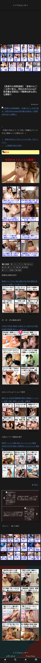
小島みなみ (29, 264)
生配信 (27, 401)
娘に (11, 401)
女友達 (11, 398)
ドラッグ (23, 284)
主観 (19, 267)
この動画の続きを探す (13, 145)
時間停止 (21, 446)
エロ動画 (6, 264)
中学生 (9, 326)
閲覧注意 (34, 281)
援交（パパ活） (19, 401)
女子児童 (34, 326)
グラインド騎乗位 (9, 270)
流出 (28, 281)
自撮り (11, 284)
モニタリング (30, 446)
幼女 (29, 326)
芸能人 (15, 446)
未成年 (4, 329)
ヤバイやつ (11, 281)
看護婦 (19, 270)
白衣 (5, 267)
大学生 (20, 326)
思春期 (9, 329)
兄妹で (6, 401)
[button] (37, 413)
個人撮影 (19, 281)
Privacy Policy (30, 656)
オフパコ (5, 284)
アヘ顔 (16, 284)
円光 (24, 281)
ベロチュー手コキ (18, 264)
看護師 (26, 267)
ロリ (25, 326)
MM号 (4, 443)
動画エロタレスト (35, 73)
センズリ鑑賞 (31, 443)
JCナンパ (23, 329)
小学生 (4, 326)
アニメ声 (12, 267)
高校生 (15, 326)
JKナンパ (16, 329)
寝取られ (5, 398)
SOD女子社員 (7, 446)
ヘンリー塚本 (12, 443)
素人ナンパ (21, 443)
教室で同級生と (27, 398)
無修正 (4, 281)
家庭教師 (17, 398)
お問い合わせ (10, 656)
